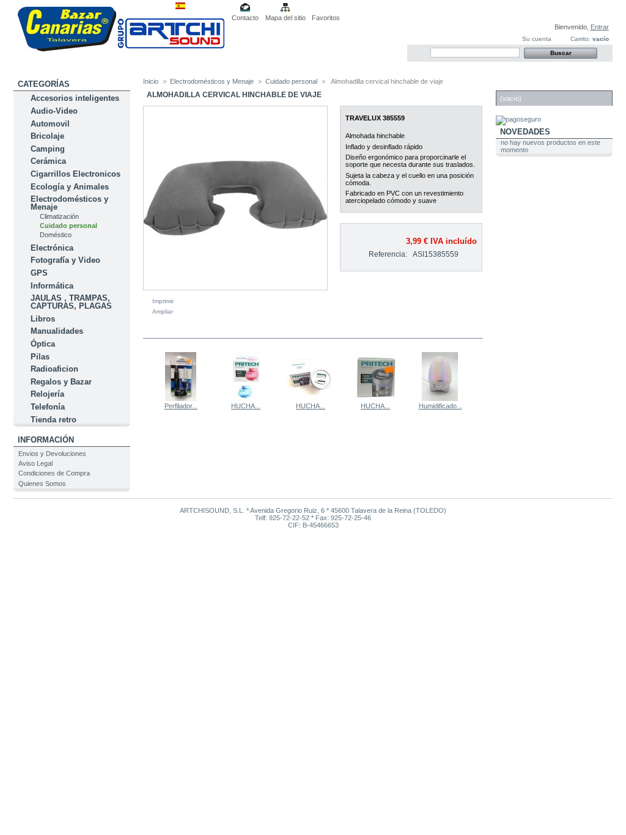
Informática (52, 285)
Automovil (50, 123)
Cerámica (48, 161)
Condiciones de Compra (54, 473)
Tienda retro (53, 419)
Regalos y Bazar (61, 381)
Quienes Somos (42, 483)
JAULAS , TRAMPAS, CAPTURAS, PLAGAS (71, 302)
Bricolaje (47, 136)
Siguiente (478, 375)
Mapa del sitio (285, 17)
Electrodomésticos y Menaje (69, 203)
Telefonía (48, 406)
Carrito (518, 84)
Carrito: (580, 38)
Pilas (40, 356)
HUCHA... (245, 406)
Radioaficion (54, 368)
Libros (43, 318)
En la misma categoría (196, 330)
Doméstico (56, 234)
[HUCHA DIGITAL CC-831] (375, 398)
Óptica (43, 343)
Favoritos (326, 17)
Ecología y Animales (70, 186)
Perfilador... (180, 406)
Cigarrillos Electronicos (75, 173)
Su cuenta (536, 38)
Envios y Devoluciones (52, 453)
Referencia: (388, 254)
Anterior (146, 375)
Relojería (47, 394)
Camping (48, 148)
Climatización (59, 216)
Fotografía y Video (65, 260)
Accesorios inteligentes (75, 98)
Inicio (150, 81)
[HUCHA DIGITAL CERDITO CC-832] (245, 398)
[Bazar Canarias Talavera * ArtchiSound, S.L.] (120, 49)
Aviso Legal (35, 463)
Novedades (525, 131)
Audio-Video (54, 111)
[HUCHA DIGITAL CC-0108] (310, 398)
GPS (39, 273)
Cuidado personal (68, 225)
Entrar (600, 27)
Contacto (245, 17)
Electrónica (52, 247)
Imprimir (163, 301)
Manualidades (57, 331)
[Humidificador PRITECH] (440, 398)
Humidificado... (440, 406)
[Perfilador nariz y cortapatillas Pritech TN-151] (180, 398)
